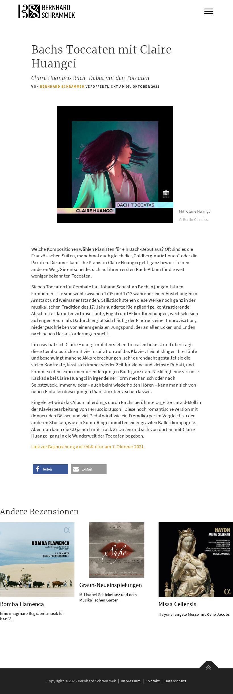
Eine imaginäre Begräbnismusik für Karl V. (32, 616)
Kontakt (152, 680)
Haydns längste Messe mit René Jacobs (194, 614)
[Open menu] (209, 11)
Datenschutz (176, 680)
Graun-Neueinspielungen (110, 585)
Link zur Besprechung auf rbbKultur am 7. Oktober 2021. (88, 446)
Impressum (131, 680)
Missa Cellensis (177, 604)
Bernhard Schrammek (62, 86)
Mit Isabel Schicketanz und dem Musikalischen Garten (108, 597)
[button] (50, 469)
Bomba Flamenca (22, 604)
